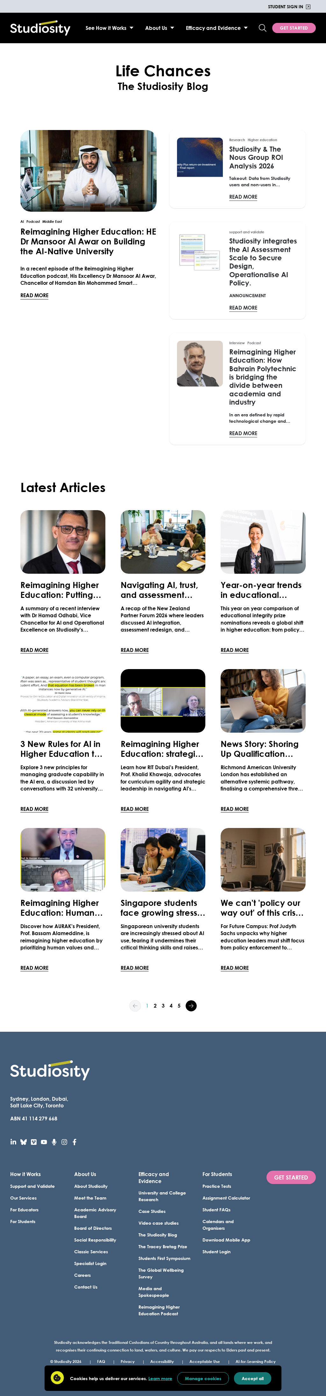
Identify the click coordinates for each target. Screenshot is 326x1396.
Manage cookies (203, 1378)
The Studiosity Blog (157, 1234)
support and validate (246, 232)
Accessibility (162, 1361)
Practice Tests (216, 1186)
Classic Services (91, 1251)
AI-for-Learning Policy (256, 1361)
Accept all (253, 1378)
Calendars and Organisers (218, 1225)
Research (237, 140)
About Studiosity (91, 1186)
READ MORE (34, 650)
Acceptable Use (204, 1361)
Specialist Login (90, 1263)
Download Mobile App (226, 1239)
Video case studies (158, 1223)
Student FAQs (216, 1209)
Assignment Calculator (226, 1198)
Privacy (128, 1361)
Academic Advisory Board (95, 1213)
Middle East (52, 221)
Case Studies (152, 1211)
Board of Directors (93, 1228)
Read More (34, 295)
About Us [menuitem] (156, 28)
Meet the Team (90, 1198)
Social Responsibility (95, 1239)
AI (22, 221)
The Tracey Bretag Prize (162, 1246)
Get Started (294, 28)
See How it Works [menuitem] (106, 28)
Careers (82, 1275)
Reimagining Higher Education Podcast (159, 1310)
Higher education (262, 140)
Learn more (160, 1378)
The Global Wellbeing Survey (161, 1273)
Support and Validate (32, 1186)
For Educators (24, 1209)
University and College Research (162, 1196)
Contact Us (85, 1287)
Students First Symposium (164, 1258)
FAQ (101, 1361)
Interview (237, 343)
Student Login (216, 1251)
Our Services (23, 1198)
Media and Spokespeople (153, 1292)
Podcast (33, 221)
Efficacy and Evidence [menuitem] (213, 28)
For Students (22, 1221)
